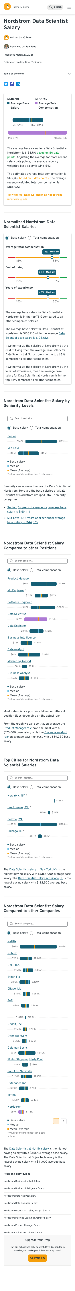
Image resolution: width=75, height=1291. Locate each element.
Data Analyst (15, 649)
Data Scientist (16, 614)
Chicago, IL (14, 831)
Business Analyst (18, 673)
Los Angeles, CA (18, 807)
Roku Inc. (13, 965)
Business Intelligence (21, 638)
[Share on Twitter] (6, 84)
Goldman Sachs (17, 1048)
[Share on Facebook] (12, 84)
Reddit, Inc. (14, 1024)
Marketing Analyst (19, 661)
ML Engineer (15, 590)
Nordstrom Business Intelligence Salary (24, 1188)
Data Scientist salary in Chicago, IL (40, 878)
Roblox (12, 953)
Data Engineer (16, 626)
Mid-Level (13, 448)
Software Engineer (19, 602)
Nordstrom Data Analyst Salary (20, 1196)
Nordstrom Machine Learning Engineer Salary (27, 1218)
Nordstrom (14, 1107)
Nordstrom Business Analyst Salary (22, 1181)
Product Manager (18, 579)
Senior (11, 436)
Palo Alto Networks (19, 1071)
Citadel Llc (14, 989)
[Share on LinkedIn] (18, 84)
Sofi (10, 1000)
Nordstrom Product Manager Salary (22, 1225)
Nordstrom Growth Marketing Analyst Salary (27, 1210)
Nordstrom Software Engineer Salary (23, 1232)
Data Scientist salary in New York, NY (33, 870)
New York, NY (16, 796)
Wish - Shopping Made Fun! (25, 1059)
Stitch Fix (13, 977)
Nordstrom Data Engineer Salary (21, 1203)
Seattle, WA (15, 819)
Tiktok (11, 1095)
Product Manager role (18, 728)
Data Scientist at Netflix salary (29, 1149)
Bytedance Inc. (17, 1083)
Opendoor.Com (17, 1036)
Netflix (11, 941)
